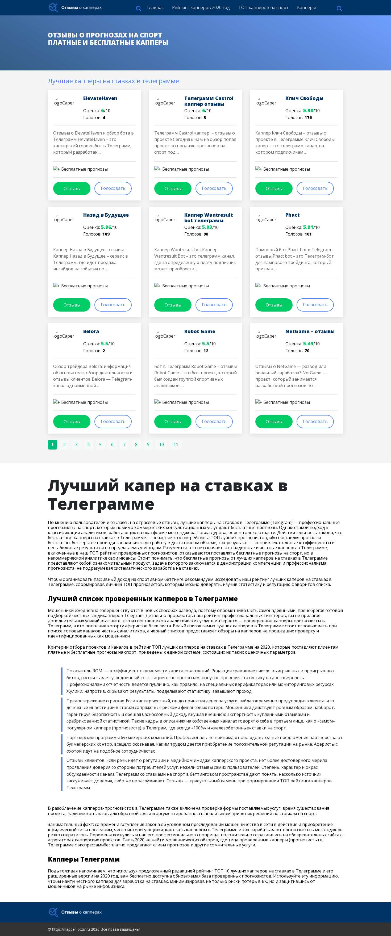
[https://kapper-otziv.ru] (75, 7)
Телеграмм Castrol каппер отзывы (209, 101)
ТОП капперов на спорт (263, 7)
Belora (91, 331)
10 (161, 444)
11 (175, 444)
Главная (155, 7)
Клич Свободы (304, 98)
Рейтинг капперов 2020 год (201, 7)
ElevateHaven (100, 98)
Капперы (306, 7)
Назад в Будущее (106, 215)
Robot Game (199, 331)
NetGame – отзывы (310, 331)
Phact (292, 215)
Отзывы (72, 188)
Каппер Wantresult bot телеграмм (208, 218)
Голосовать (113, 188)
